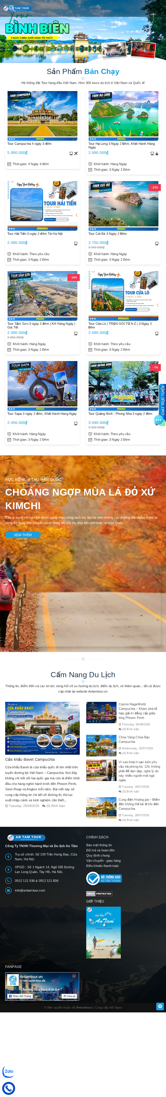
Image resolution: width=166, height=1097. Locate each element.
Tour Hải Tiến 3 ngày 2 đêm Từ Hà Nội (35, 233)
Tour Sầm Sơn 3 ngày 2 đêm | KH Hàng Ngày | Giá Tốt (41, 325)
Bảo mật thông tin (99, 845)
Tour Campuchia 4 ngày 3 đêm (29, 143)
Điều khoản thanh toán (102, 866)
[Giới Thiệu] (123, 932)
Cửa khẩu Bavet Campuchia (30, 759)
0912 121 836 (48, 880)
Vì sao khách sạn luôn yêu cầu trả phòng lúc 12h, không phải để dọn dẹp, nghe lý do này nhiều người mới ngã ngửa (139, 771)
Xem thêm (23, 535)
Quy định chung (98, 855)
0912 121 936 (25, 880)
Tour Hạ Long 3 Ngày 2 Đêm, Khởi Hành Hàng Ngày (121, 145)
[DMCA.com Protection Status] (99, 893)
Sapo (118, 1007)
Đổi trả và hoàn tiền (100, 850)
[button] (81, 58)
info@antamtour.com (30, 890)
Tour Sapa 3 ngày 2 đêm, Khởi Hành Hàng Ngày (42, 413)
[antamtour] (83, 31)
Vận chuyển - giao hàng (103, 860)
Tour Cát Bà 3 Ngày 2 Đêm (107, 233)
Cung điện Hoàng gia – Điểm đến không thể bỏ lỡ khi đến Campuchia (139, 804)
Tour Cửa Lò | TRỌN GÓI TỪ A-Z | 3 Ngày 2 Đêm (120, 325)
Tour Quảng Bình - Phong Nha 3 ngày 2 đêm (120, 413)
